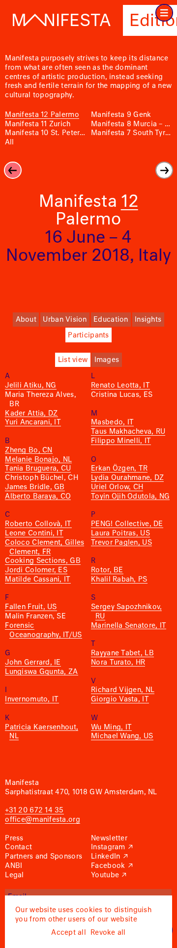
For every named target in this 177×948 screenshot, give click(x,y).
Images (106, 360)
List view (73, 360)
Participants (88, 335)
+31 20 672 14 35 (34, 810)
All (9, 142)
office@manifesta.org (42, 819)
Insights (148, 319)
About (26, 319)
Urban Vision (65, 319)
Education (110, 319)
